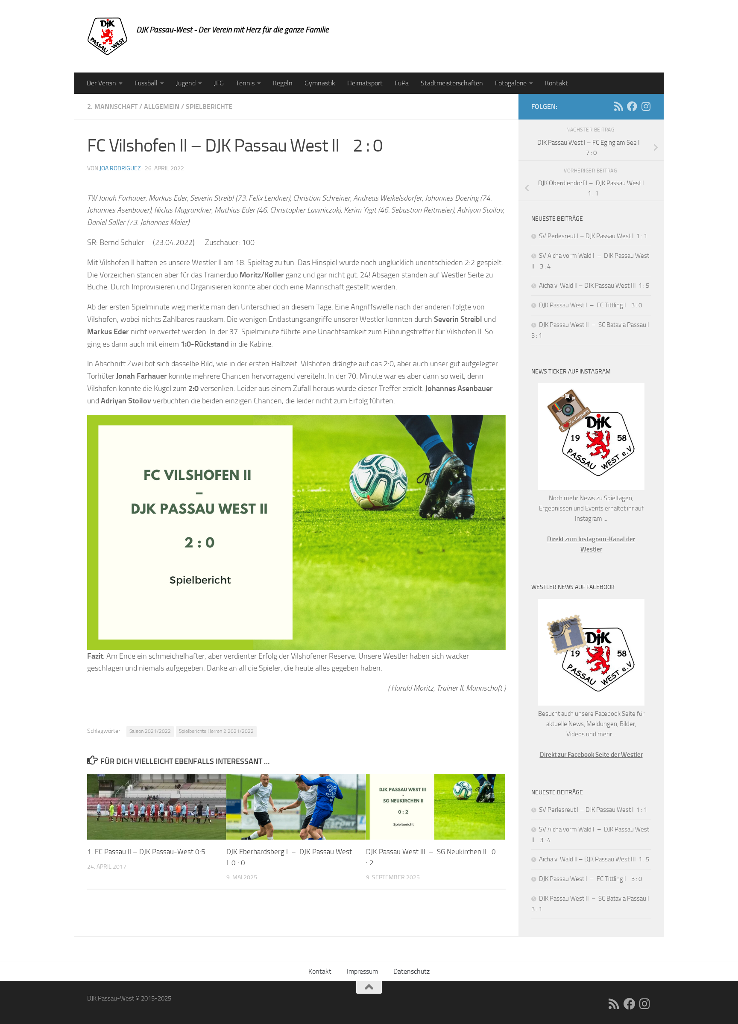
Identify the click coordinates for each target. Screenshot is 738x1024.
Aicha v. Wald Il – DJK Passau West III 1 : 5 (594, 285)
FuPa (402, 83)
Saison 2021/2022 (150, 731)
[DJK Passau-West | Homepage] (107, 36)
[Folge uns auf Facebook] (632, 106)
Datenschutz (411, 971)
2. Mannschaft (112, 106)
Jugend (186, 83)
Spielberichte (209, 106)
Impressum (362, 971)
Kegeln (283, 83)
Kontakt (556, 83)
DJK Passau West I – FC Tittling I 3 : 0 (590, 305)
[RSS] (618, 106)
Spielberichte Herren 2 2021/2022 (216, 731)
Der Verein (101, 83)
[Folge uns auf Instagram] (646, 106)
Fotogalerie (511, 83)
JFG (219, 83)
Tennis (245, 83)
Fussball (146, 83)
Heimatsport (365, 83)
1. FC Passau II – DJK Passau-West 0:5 (146, 851)
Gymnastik (320, 83)
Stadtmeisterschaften (452, 83)
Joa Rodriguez (120, 168)
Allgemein (161, 106)
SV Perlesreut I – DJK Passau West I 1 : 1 (593, 236)
